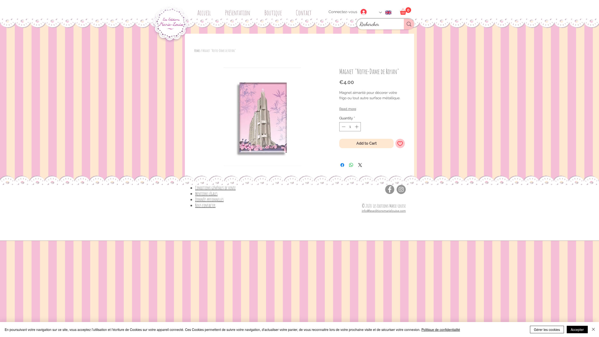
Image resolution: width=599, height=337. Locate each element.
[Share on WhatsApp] (351, 165)
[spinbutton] (350, 126)
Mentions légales (206, 194)
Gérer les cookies (547, 329)
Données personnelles (209, 199)
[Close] (593, 329)
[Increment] (357, 126)
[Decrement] (343, 126)
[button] (274, 11)
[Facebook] (389, 189)
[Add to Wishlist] (400, 143)
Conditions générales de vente (215, 188)
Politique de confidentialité (440, 329)
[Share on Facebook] (342, 165)
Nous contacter (205, 205)
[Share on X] (360, 165)
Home (197, 50)
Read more (347, 109)
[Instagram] (401, 189)
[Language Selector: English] (385, 12)
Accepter (577, 329)
